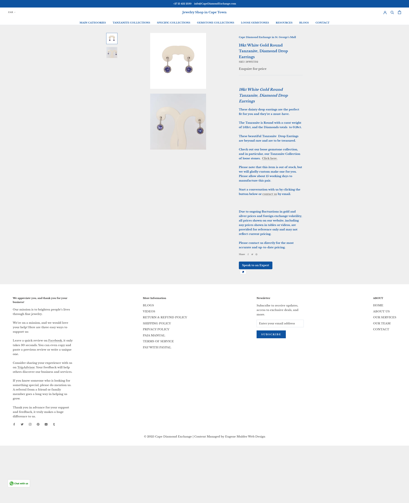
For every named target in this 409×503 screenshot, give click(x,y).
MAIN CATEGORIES (93, 22)
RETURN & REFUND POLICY (165, 317)
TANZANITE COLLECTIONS (131, 22)
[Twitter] (252, 254)
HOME (378, 305)
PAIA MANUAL (154, 335)
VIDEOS (149, 311)
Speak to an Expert (255, 265)
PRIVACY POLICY (156, 329)
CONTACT (322, 22)
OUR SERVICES (384, 317)
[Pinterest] (256, 254)
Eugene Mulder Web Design (245, 436)
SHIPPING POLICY (157, 323)
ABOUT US (381, 311)
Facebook (55, 340)
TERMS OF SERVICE (158, 341)
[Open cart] (399, 12)
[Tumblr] (54, 424)
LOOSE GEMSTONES (255, 22)
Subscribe (271, 334)
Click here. (269, 158)
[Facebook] (248, 254)
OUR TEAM (381, 323)
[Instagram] (30, 424)
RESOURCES (284, 22)
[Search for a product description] (392, 12)
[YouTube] (46, 424)
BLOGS (304, 22)
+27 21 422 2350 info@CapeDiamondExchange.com (204, 3)
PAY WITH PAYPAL (157, 347)
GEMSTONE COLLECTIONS (215, 22)
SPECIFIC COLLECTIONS (173, 22)
